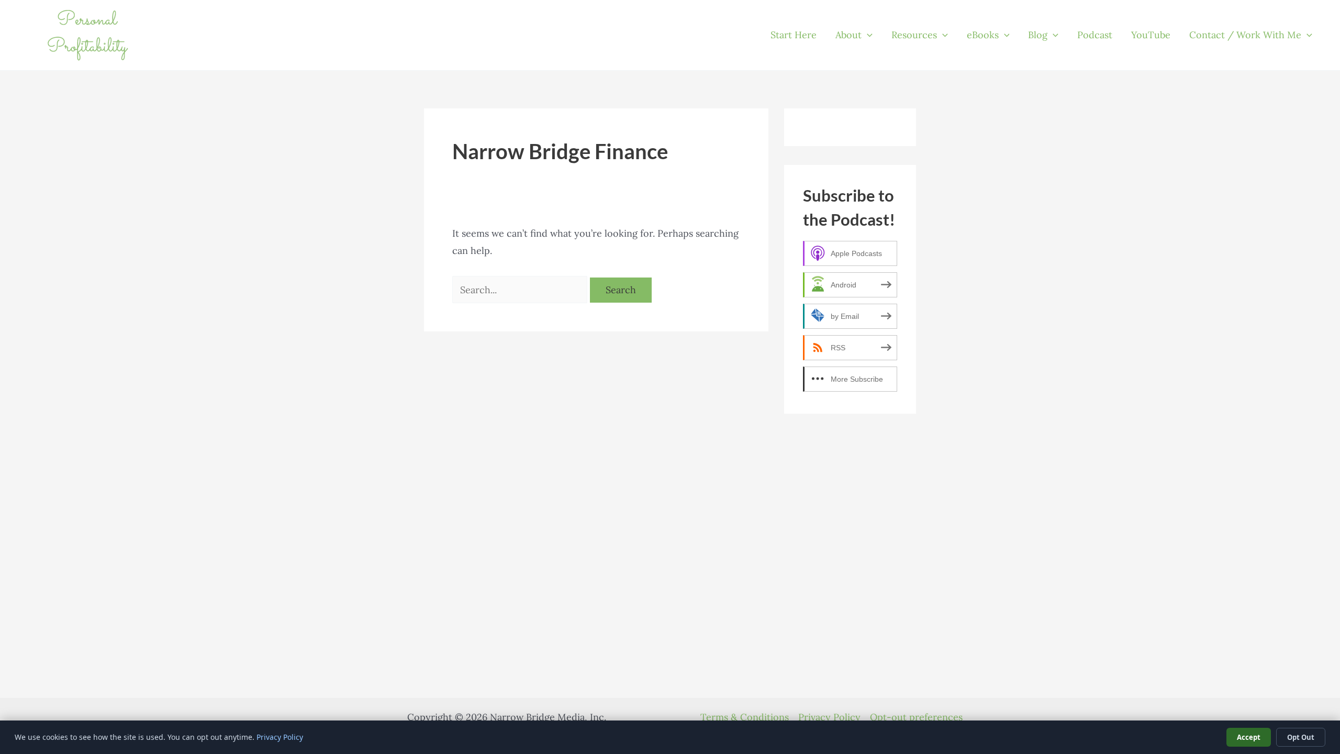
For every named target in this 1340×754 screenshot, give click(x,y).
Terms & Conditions (744, 717)
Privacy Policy (829, 717)
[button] (867, 35)
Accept (1248, 737)
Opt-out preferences (916, 717)
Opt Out (1300, 737)
